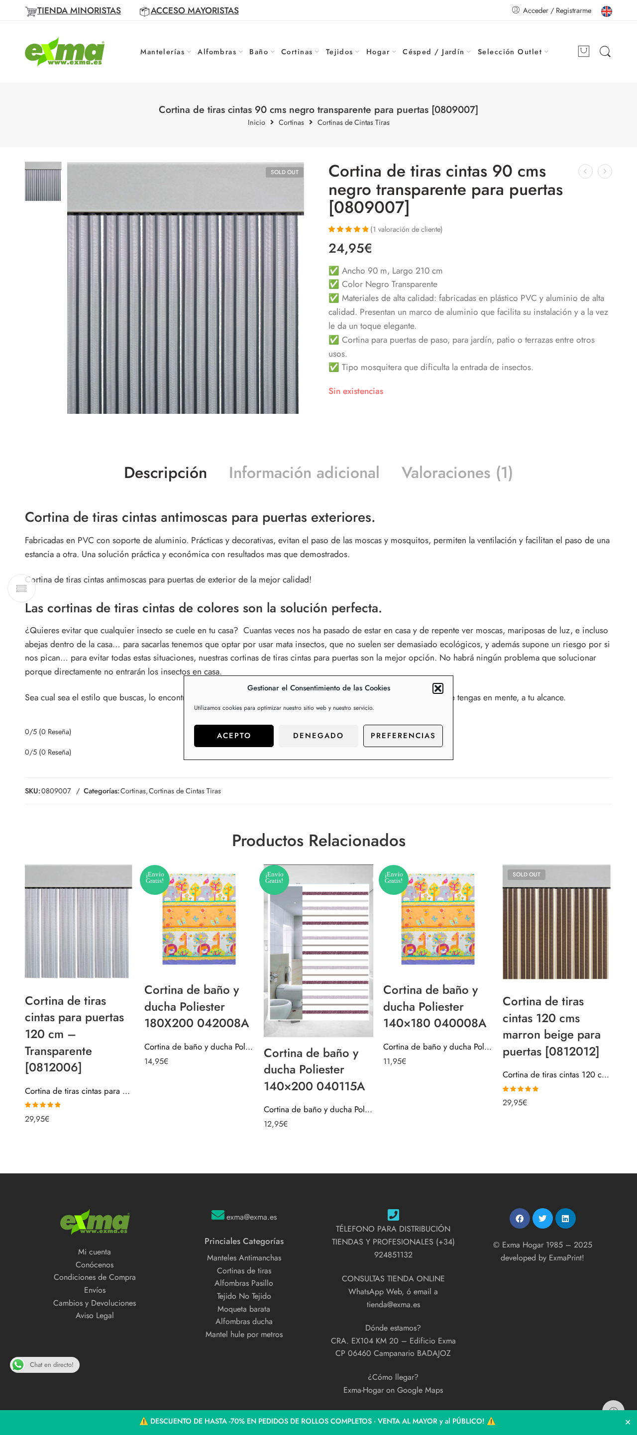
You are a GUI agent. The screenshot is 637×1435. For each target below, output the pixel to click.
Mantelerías (162, 51)
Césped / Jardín (434, 51)
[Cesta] (584, 52)
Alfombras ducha (244, 1321)
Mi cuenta (94, 1251)
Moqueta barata (243, 1309)
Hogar (378, 51)
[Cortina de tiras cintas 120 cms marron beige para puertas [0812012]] (557, 924)
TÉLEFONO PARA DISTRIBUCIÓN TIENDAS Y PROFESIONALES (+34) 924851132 (393, 1241)
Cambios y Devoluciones (94, 1303)
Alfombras (217, 51)
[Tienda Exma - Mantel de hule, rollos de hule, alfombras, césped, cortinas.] (65, 52)
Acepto (234, 735)
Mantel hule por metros (244, 1334)
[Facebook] (520, 1218)
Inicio (256, 122)
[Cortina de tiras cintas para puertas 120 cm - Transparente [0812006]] (79, 924)
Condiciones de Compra (95, 1277)
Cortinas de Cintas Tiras (354, 122)
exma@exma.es (251, 1217)
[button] (438, 688)
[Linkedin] (565, 1218)
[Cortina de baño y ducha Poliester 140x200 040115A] (318, 950)
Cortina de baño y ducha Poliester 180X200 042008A (199, 1046)
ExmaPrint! (566, 1257)
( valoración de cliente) (406, 229)
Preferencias (403, 735)
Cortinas (297, 51)
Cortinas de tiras (244, 1270)
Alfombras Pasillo (243, 1283)
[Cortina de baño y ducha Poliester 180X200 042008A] (199, 919)
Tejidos (339, 51)
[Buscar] (605, 52)
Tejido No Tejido (244, 1296)
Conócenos (94, 1264)
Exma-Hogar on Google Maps (393, 1390)
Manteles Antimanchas (244, 1257)
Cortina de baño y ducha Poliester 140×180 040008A (438, 1046)
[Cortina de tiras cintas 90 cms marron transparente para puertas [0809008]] (585, 171)
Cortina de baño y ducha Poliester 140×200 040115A (318, 1109)
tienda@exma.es (393, 1304)
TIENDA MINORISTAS (79, 10)
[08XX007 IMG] (43, 181)
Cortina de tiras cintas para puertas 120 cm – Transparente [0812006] (79, 1091)
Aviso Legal (95, 1315)
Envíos (95, 1290)
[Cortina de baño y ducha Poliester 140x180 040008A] (438, 919)
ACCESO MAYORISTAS (195, 10)
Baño (258, 51)
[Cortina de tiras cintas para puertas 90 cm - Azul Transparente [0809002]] (605, 171)
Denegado (318, 735)
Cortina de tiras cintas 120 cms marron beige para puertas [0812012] (557, 1074)
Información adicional (304, 473)
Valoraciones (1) (457, 473)
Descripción (165, 473)
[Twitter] (542, 1218)
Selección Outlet (510, 51)
